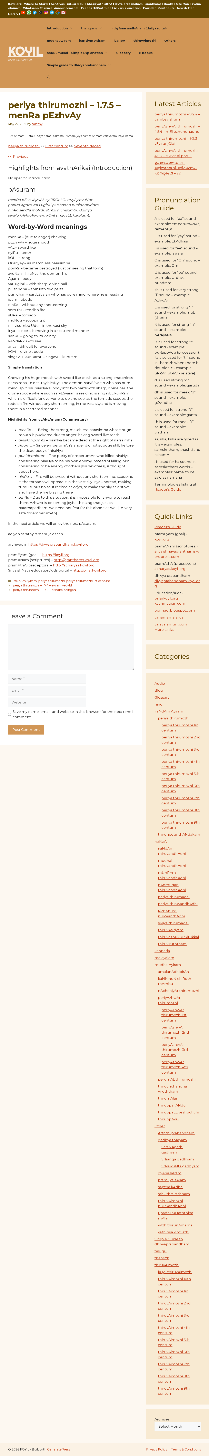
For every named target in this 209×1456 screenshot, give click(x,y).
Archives (162, 1419)
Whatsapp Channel (37, 8)
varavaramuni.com (171, 624)
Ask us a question (127, 8)
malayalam (164, 958)
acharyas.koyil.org (170, 569)
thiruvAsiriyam (170, 930)
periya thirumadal (174, 897)
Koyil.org (15, 4)
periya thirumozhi (24, 146)
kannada (162, 951)
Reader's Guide (168, 489)
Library (13, 14)
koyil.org (162, 539)
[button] (48, 77)
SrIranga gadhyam (177, 1159)
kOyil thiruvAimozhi (175, 1272)
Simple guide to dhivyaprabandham (76, 65)
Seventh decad (87, 146)
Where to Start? (36, 4)
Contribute (166, 8)
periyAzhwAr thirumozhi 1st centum (174, 1015)
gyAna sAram (169, 1173)
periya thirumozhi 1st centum (88, 581)
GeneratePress (58, 1449)
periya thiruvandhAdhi (178, 904)
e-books (146, 53)
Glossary (123, 53)
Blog (159, 690)
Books (168, 4)
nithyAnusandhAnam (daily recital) (138, 28)
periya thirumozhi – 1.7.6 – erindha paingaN (44, 590)
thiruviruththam (172, 944)
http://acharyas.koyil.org (74, 565)
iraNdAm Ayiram (92, 40)
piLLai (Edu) (75, 4)
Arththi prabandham (176, 1133)
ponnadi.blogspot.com (175, 610)
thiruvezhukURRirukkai (178, 937)
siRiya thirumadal (173, 923)
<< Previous (18, 156)
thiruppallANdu (172, 1105)
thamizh (162, 1258)
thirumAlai (167, 1098)
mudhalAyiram (59, 40)
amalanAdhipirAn (173, 972)
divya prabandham (129, 4)
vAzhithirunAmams (175, 1225)
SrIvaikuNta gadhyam (180, 1166)
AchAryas (58, 4)
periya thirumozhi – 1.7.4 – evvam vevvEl (42, 585)
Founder (149, 8)
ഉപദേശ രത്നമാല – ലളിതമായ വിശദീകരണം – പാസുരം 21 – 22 (176, 168)
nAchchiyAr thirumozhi (178, 991)
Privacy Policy (156, 1449)
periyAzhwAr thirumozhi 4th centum (174, 1067)
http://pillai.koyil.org (90, 570)
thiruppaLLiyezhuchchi (178, 1112)
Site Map (182, 4)
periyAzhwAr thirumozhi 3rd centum (174, 1050)
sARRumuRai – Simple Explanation (75, 53)
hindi (159, 704)
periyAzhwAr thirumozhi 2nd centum (175, 1032)
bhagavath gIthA (99, 4)
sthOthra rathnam (174, 1194)
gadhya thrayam (172, 1140)
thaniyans (89, 28)
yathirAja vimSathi (173, 1232)
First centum (56, 146)
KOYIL (25, 51)
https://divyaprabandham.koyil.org (58, 544)
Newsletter (185, 8)
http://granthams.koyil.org (76, 560)
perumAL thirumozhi (177, 1079)
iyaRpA (119, 40)
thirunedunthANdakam (179, 834)
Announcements (66, 8)
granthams (153, 4)
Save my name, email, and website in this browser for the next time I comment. (73, 714)
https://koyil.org (56, 555)
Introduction (57, 28)
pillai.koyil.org (166, 598)
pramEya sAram (172, 1180)
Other (160, 1126)
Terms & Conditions (186, 1449)
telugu (161, 1251)
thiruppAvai (168, 1119)
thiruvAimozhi (144, 40)
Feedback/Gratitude (96, 8)
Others (170, 40)
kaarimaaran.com (170, 603)
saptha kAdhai (170, 1187)
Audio (160, 683)
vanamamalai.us (169, 617)
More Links (164, 630)
